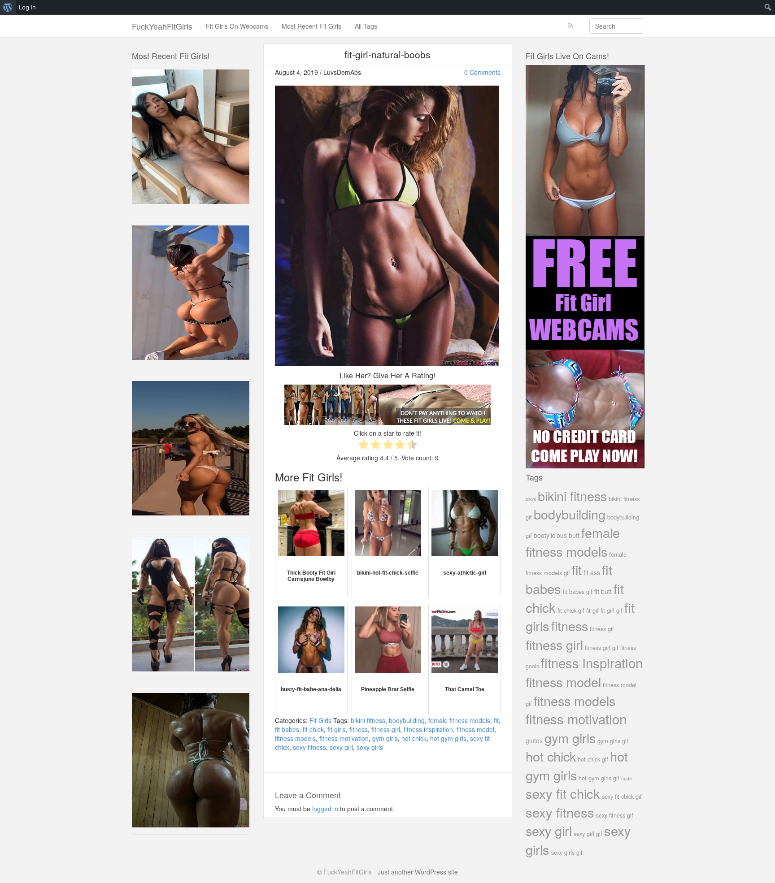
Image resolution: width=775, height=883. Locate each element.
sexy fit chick (563, 793)
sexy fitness (309, 747)
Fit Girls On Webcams (237, 26)
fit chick (313, 729)
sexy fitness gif (614, 815)
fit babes (287, 729)
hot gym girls (448, 738)
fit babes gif (577, 591)
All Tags (366, 26)
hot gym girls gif (599, 778)
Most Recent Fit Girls (311, 26)
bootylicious (550, 535)
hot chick (414, 738)
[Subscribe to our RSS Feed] (571, 26)
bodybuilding (407, 720)
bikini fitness (368, 720)
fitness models (295, 738)
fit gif (592, 610)
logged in (325, 808)
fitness (358, 729)
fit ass (591, 572)
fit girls (336, 729)
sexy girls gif (567, 852)
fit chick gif (570, 610)
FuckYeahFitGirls (162, 26)
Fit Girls (320, 720)
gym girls (385, 738)
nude (626, 778)
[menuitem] (8, 7)
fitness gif (602, 628)
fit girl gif (612, 610)
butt (574, 535)
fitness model (475, 729)
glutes (534, 740)
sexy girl (341, 747)
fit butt (603, 591)
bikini (531, 498)
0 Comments (482, 72)
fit (496, 720)
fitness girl (385, 729)
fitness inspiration (428, 729)
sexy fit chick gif (622, 796)
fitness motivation (344, 738)
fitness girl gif (601, 647)
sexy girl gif (588, 833)
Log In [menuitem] (27, 7)
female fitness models (459, 720)
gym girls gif (612, 740)
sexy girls (370, 747)
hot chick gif (593, 759)
